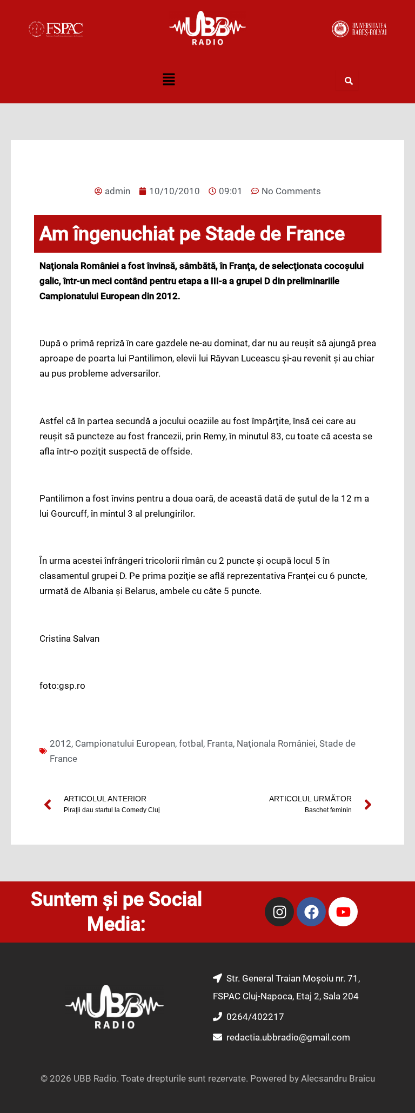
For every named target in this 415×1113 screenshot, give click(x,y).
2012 (60, 743)
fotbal (191, 743)
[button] (168, 81)
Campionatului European (125, 743)
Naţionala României (276, 743)
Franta (220, 743)
